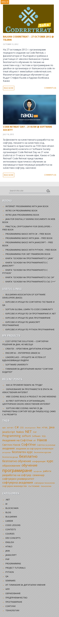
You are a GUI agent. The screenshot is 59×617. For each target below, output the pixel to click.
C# (17, 427)
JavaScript (8, 432)
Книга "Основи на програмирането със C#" (29, 277)
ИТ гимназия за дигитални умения (25, 584)
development (30, 428)
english (9, 542)
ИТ (35, 440)
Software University (16, 364)
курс (50, 461)
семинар (38, 475)
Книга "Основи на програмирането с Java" (29, 258)
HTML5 (8, 546)
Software (36, 436)
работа (47, 471)
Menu (4, 2)
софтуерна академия (17, 482)
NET (28, 431)
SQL (44, 436)
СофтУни (28, 444)
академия (8, 448)
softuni (26, 436)
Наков (42, 440)
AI (6, 503)
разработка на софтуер (16, 475)
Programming (11, 436)
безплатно (28, 456)
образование (11, 465)
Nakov (20, 432)
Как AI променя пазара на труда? (24, 385)
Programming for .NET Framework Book (27, 254)
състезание (34, 486)
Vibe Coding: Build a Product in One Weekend (31, 396)
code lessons (12, 525)
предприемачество (16, 597)
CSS (22, 427)
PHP (35, 432)
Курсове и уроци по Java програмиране (27, 317)
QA (6, 576)
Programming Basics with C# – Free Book (28, 233)
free (39, 427)
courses (9, 533)
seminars (10, 580)
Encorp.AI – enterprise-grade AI (22, 353)
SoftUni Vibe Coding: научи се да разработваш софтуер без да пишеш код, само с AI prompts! (29, 411)
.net (7, 499)
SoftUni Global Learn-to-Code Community (29, 309)
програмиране (17, 470)
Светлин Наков (11, 444)
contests (10, 529)
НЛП (7, 589)
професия (38, 471)
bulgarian (11, 516)
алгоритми (6, 452)
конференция (38, 461)
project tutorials (15, 567)
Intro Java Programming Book (22, 214)
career (9, 521)
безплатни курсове (42, 452)
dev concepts (12, 538)
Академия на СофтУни (17, 440)
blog (8, 512)
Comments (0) (50, 88)
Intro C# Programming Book (21, 210)
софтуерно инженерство (14, 486)
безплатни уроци (10, 457)
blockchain (11, 508)
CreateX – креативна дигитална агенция (28, 348)
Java (51, 427)
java (7, 550)
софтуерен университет (18, 478)
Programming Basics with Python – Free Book (30, 249)
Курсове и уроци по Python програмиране (29, 329)
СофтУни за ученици (46, 445)
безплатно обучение (16, 461)
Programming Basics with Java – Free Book (28, 238)
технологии (46, 486)
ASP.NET (10, 428)
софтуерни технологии (44, 483)
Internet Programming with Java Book (26, 206)
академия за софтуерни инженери (34, 448)
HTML (45, 427)
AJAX (4, 428)
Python (9, 572)
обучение (29, 465)
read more (8, 88)
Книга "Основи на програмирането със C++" (30, 281)
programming (13, 563)
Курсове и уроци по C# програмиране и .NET (30, 313)
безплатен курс (22, 452)
